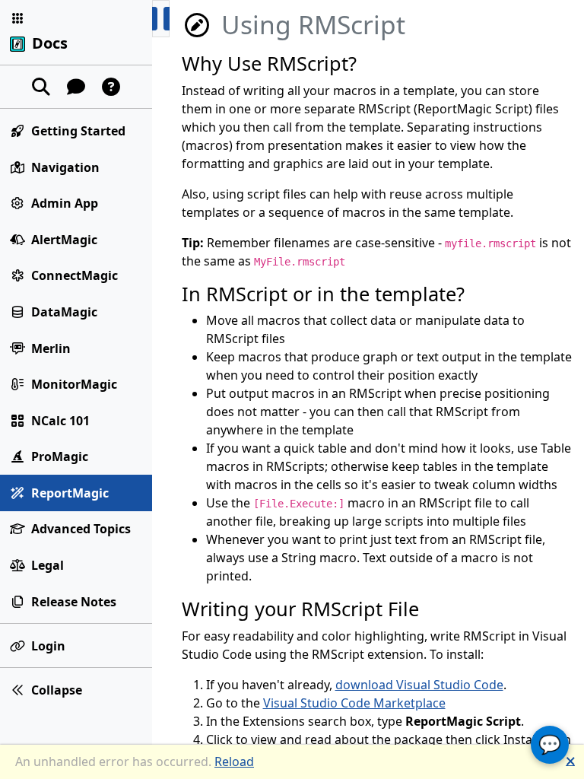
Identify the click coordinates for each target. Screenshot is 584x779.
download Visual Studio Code (419, 684)
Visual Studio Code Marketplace (354, 703)
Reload (234, 761)
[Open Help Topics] (111, 87)
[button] (17, 18)
